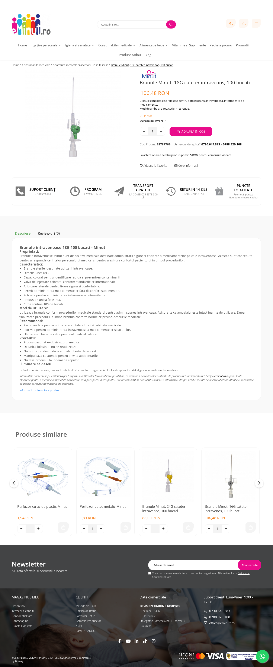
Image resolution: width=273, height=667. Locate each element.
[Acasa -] (38, 24)
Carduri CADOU (85, 631)
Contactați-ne (20, 621)
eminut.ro (56, 376)
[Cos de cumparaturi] (256, 23)
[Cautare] (171, 24)
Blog (148, 55)
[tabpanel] (72, 118)
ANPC (79, 626)
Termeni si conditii (23, 611)
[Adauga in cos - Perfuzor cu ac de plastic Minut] (63, 527)
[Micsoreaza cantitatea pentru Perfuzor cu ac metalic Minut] (84, 528)
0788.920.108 (219, 617)
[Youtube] (128, 641)
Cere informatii (187, 166)
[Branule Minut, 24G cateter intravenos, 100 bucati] (168, 476)
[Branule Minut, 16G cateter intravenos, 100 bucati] (230, 476)
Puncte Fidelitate (22, 626)
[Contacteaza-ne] (231, 23)
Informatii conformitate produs (39, 390)
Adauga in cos (193, 131)
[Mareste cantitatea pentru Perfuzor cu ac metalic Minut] (101, 528)
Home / (16, 65)
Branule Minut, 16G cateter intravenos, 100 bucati (226, 508)
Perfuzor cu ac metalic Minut (103, 506)
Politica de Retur (86, 611)
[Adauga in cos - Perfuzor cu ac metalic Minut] (126, 527)
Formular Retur (85, 616)
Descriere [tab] (22, 233)
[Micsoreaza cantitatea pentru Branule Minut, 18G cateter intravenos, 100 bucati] (144, 131)
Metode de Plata (86, 606)
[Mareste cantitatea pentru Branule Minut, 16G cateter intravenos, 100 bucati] (226, 528)
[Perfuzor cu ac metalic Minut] (105, 476)
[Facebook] (119, 641)
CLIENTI (82, 597)
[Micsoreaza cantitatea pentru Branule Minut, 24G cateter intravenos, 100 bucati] (146, 528)
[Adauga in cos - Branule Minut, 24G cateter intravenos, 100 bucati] (188, 527)
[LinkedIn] (136, 641)
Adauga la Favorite (155, 166)
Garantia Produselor (88, 621)
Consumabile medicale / (37, 65)
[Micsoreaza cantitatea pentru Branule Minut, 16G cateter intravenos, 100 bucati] (209, 528)
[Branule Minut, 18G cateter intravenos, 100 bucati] (72, 118)
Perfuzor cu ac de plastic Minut (42, 506)
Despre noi (18, 606)
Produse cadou (130, 55)
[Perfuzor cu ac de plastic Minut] (43, 476)
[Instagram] (153, 641)
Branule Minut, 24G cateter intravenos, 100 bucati (164, 508)
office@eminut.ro (221, 623)
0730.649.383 (219, 611)
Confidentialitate (22, 616)
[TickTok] (145, 641)
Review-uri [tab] (49, 233)
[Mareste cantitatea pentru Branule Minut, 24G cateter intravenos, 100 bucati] (163, 528)
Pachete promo (221, 45)
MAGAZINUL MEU (25, 597)
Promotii (242, 45)
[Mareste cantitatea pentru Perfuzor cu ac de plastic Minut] (38, 528)
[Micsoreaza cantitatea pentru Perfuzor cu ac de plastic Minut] (21, 528)
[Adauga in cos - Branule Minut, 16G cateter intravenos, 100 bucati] (250, 527)
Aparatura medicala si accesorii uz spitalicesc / (81, 65)
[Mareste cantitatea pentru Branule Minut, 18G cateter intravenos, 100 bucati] (161, 131)
